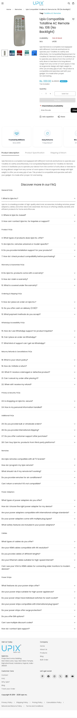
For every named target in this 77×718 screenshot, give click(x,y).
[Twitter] (60, 676)
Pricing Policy (37, 702)
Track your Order (8, 689)
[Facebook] (48, 676)
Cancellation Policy (53, 702)
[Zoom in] (33, 16)
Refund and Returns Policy (12, 706)
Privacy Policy (7, 702)
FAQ (3, 678)
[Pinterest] (42, 676)
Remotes (18, 9)
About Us (43, 649)
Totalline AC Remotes (52, 13)
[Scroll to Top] (73, 707)
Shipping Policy (22, 702)
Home (9, 9)
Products (43, 653)
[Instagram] (54, 676)
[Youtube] (72, 676)
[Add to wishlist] (73, 19)
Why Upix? (6, 682)
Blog (41, 656)
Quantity (43, 89)
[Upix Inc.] (38, 3)
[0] (73, 3)
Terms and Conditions (34, 706)
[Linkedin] (66, 676)
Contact (5, 675)
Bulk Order (44, 660)
